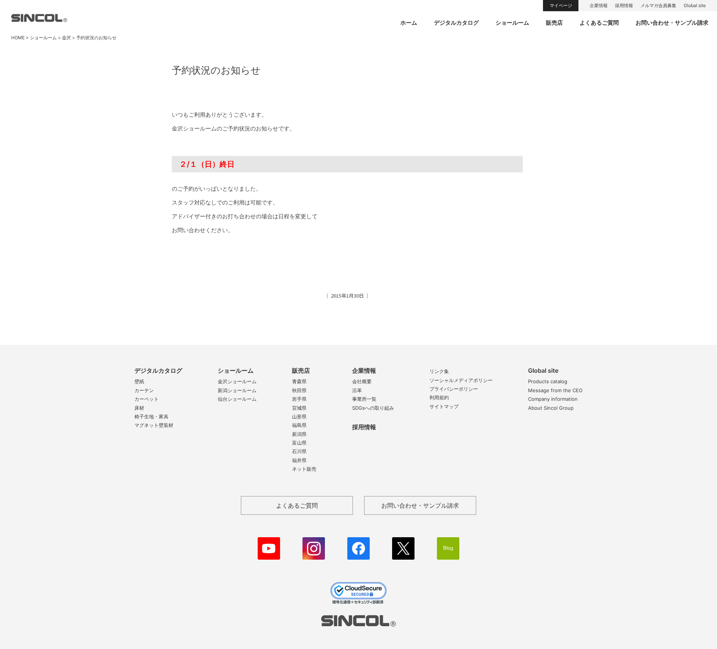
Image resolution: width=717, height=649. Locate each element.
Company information (553, 399)
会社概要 (362, 381)
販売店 (554, 22)
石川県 (299, 451)
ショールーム (512, 22)
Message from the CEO (555, 390)
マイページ (561, 5)
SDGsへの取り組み (373, 408)
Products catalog (547, 381)
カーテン (144, 390)
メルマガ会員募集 (658, 5)
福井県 (299, 460)
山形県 (299, 416)
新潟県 (299, 434)
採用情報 (624, 5)
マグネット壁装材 (153, 425)
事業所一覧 (364, 399)
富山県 (299, 443)
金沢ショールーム (237, 381)
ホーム (408, 22)
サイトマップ (444, 406)
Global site (695, 5)
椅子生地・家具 (151, 416)
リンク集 (439, 371)
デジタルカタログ (456, 22)
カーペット (146, 399)
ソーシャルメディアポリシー (461, 380)
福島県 (299, 425)
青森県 (299, 381)
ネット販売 (304, 469)
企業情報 (599, 5)
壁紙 (139, 381)
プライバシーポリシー (453, 389)
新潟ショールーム (237, 390)
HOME (18, 37)
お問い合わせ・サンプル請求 (672, 22)
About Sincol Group (551, 408)
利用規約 (439, 397)
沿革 (357, 390)
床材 (139, 408)
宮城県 (299, 408)
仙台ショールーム (237, 399)
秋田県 (299, 390)
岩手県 (299, 399)
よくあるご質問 (599, 22)
